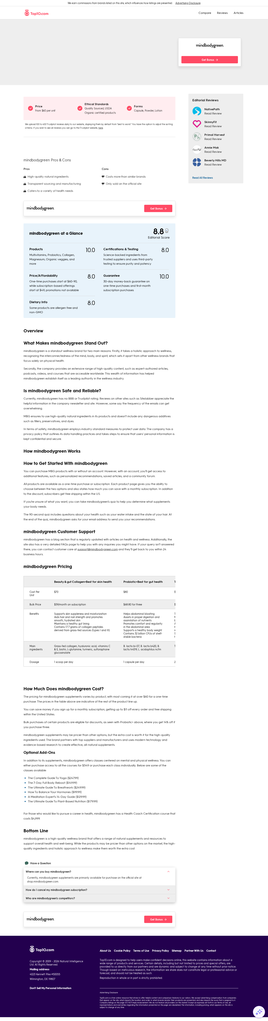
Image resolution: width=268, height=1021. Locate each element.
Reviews (222, 12)
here (100, 127)
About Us (105, 950)
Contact (211, 950)
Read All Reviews (202, 177)
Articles (238, 12)
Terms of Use (141, 950)
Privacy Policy (160, 950)
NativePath (212, 109)
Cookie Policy (122, 950)
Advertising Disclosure (187, 3)
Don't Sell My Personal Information (50, 988)
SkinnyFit (210, 122)
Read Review (213, 113)
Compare (205, 12)
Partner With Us (194, 950)
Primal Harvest (214, 135)
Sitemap (177, 950)
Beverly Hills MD (215, 160)
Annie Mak (211, 147)
